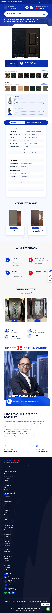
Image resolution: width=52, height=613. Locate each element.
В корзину (10, 233)
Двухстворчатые (8, 556)
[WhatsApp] (27, 7)
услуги (34, 122)
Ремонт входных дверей (10, 471)
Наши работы (7, 485)
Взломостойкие (7, 517)
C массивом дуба (8, 501)
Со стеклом (7, 529)
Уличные (6, 536)
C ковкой (6, 503)
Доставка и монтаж (8, 476)
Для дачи (6, 549)
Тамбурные (7, 532)
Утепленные (7, 541)
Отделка (6, 480)
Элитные (6, 519)
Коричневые (7, 551)
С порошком (7, 567)
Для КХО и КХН (7, 560)
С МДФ (5, 569)
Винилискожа (7, 545)
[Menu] (44, 14)
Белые (5, 514)
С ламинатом (7, 565)
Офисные (6, 523)
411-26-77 (40, 8)
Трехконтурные (7, 534)
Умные (5, 538)
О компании (7, 478)
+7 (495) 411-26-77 (10, 451)
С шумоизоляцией (8, 527)
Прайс (5, 473)
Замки (5, 482)
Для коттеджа (7, 510)
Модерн (6, 553)
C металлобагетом (8, 525)
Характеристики (17, 122)
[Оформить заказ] (50, 276)
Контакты (6, 489)
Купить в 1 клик (19, 233)
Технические (7, 558)
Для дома (6, 508)
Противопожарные (8, 563)
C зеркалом (7, 496)
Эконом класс (7, 543)
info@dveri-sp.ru (12, 8)
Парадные (6, 512)
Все (44, 70)
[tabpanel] (15, 222)
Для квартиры (7, 505)
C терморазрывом (8, 499)
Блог (5, 487)
